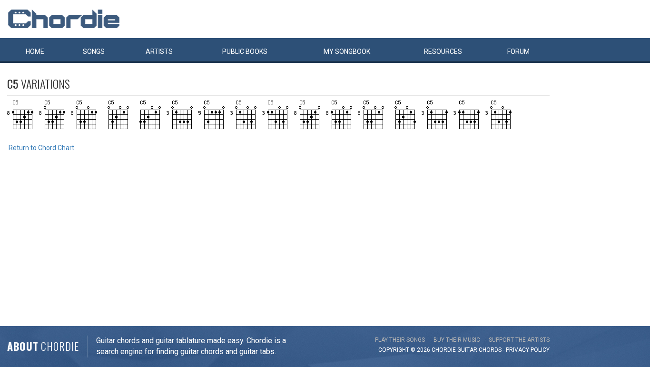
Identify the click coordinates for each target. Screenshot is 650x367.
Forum (518, 51)
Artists (159, 51)
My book (347, 51)
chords (490, 350)
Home (35, 51)
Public (244, 51)
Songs (94, 51)
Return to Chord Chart (41, 148)
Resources (443, 51)
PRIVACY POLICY (528, 350)
